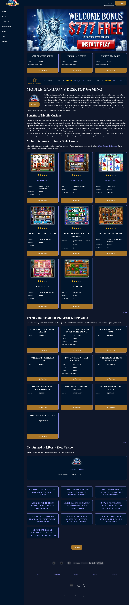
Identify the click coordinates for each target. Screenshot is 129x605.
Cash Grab (76, 180)
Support (4, 36)
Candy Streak (111, 180)
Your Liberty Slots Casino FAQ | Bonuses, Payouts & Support (76, 519)
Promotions (5, 21)
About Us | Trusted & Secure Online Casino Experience (111, 519)
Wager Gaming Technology (107, 146)
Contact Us (114, 574)
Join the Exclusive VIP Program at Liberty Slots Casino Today (42, 519)
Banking (4, 31)
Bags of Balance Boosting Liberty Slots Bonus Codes (42, 492)
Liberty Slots (77, 469)
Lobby (4, 11)
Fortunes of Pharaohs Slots (112, 81)
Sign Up (109, 3)
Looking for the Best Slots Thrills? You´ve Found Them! (42, 506)
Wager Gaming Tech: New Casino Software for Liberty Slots (77, 506)
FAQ (38, 574)
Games (4, 16)
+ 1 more (78, 242)
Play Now (121, 3)
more (125, 312)
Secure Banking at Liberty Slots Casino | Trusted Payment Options (43, 532)
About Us (5, 41)
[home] (12, 5)
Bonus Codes (6, 26)
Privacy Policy (57, 574)
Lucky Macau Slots (71, 81)
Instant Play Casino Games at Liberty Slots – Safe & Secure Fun (111, 506)
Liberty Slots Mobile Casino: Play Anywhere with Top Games (111, 492)
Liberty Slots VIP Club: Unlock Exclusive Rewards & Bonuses (77, 492)
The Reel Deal (42, 180)
